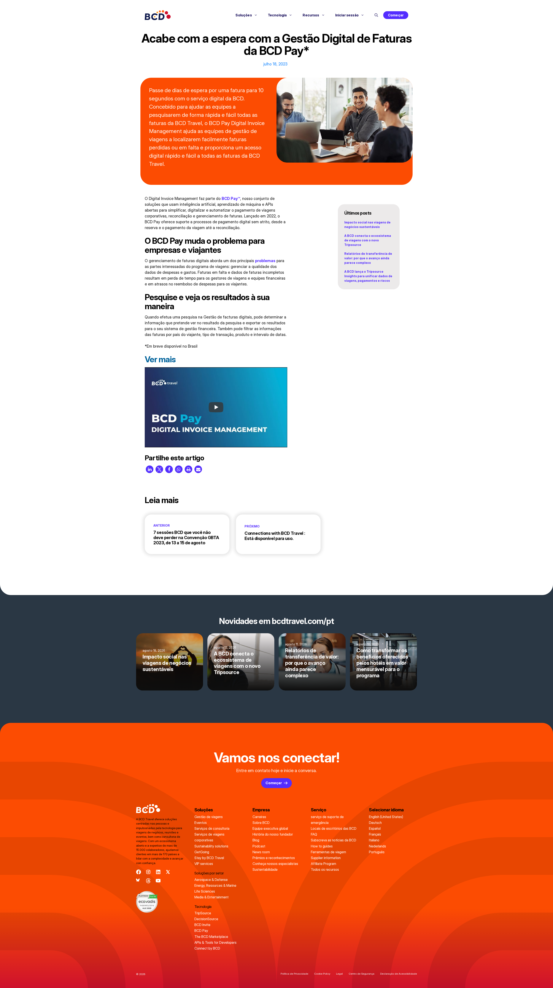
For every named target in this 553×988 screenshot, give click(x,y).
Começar (396, 15)
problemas (265, 260)
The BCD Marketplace (211, 936)
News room (261, 852)
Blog (256, 840)
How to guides (322, 846)
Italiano (374, 840)
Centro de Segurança (361, 973)
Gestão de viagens (208, 817)
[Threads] (148, 880)
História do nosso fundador (273, 834)
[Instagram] (148, 871)
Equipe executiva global (270, 828)
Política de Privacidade (294, 973)
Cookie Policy (322, 973)
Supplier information (326, 858)
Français (375, 834)
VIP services (203, 863)
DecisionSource (206, 919)
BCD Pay (201, 930)
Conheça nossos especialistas (275, 863)
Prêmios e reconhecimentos (274, 858)
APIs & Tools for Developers (215, 942)
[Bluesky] (138, 880)
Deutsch (375, 822)
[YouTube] (158, 880)
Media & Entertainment (211, 897)
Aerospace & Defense (211, 879)
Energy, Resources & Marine (215, 885)
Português (377, 852)
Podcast (259, 846)
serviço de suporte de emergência (327, 820)
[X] (167, 871)
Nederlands (377, 846)
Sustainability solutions (211, 846)
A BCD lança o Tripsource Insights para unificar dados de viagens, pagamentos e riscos (368, 276)
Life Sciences (204, 891)
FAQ (314, 834)
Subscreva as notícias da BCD (333, 840)
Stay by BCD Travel (209, 858)
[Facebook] (138, 871)
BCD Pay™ (231, 198)
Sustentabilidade (265, 869)
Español (375, 828)
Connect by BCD (207, 948)
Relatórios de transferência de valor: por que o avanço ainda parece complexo (368, 258)
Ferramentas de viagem (328, 852)
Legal (339, 973)
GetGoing (201, 852)
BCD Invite (202, 925)
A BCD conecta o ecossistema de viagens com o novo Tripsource (367, 240)
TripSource (202, 913)
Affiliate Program (323, 863)
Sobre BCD (261, 822)
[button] (376, 15)
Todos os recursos (325, 869)
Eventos (200, 822)
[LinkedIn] (158, 871)
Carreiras (259, 817)
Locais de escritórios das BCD (333, 828)
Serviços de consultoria (211, 828)
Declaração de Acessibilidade (398, 973)
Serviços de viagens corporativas (209, 837)
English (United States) (386, 817)
